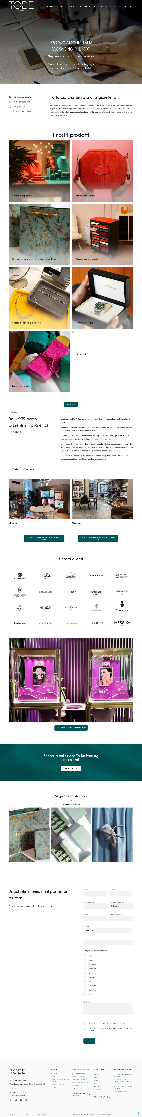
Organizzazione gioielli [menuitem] (79, 1079)
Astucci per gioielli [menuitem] (78, 1076)
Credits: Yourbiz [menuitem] (42, 1114)
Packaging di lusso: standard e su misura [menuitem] (123, 1087)
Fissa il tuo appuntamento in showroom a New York (97, 539)
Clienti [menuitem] (53, 1087)
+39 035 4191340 (21, 1092)
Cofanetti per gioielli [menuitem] (120, 1092)
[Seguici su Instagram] (71, 801)
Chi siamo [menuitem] (71, 7)
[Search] (125, 7)
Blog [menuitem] (96, 7)
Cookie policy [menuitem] (28, 1114)
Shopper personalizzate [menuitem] (80, 1082)
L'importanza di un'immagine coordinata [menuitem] (123, 1075)
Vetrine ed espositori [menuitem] (79, 1073)
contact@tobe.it (20, 1095)
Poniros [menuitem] (95, 1077)
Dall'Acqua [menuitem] (96, 1080)
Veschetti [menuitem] (96, 1083)
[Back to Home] (21, 7)
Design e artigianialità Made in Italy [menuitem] (60, 1080)
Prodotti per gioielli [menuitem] (55, 7)
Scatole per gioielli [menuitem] (120, 1095)
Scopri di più (71, 404)
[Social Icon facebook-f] (11, 1100)
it (130, 7)
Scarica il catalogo (71, 768)
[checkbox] (108, 975)
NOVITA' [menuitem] (74, 1088)
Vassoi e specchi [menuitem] (77, 1085)
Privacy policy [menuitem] (15, 1114)
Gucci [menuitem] (94, 1093)
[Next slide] (130, 680)
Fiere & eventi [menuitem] (106, 7)
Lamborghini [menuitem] (97, 1086)
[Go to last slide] (11, 680)
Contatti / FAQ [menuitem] (119, 7)
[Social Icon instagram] (15, 1100)
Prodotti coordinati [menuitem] (57, 1084)
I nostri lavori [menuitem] (85, 7)
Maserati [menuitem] (95, 1074)
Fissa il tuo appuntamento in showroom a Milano (44, 539)
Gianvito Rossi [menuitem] (97, 1090)
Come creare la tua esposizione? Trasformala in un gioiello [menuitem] (123, 1081)
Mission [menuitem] (53, 1076)
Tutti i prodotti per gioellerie (78, 1094)
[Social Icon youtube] (20, 1100)
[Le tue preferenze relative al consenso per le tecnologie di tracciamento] (138, 1113)
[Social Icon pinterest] (25, 1100)
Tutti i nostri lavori (100, 1097)
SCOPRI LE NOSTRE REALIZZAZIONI (71, 728)
